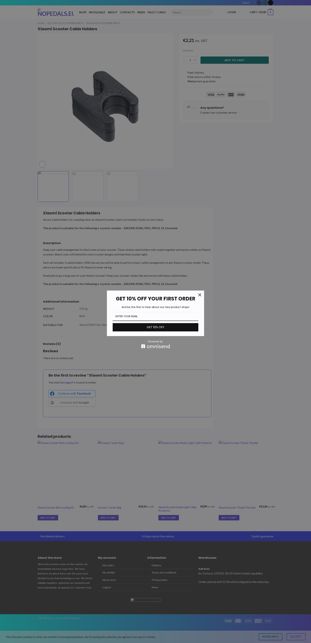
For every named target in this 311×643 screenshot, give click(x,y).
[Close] (199, 295)
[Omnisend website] (155, 344)
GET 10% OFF (155, 327)
